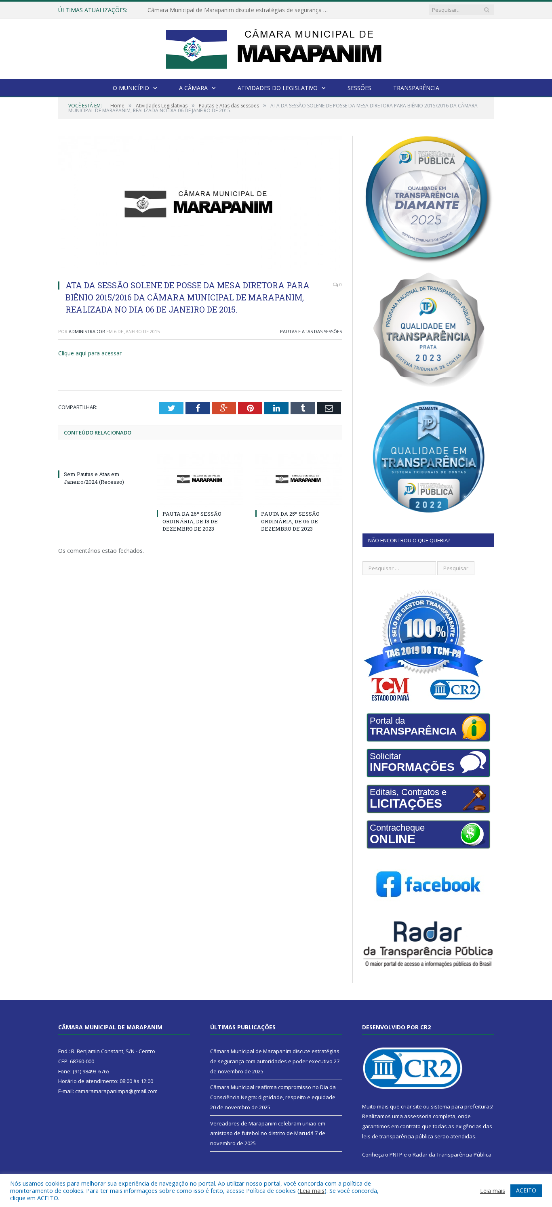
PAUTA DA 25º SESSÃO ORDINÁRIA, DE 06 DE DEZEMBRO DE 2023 (290, 521)
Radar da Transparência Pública (452, 1154)
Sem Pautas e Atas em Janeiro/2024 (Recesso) (94, 477)
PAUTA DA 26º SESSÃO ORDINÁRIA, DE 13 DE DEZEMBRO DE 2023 (191, 521)
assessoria (418, 1116)
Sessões (359, 88)
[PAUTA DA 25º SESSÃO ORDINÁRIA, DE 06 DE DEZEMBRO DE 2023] (298, 479)
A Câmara (193, 88)
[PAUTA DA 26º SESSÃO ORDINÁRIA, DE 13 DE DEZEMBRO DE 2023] (200, 479)
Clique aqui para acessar (90, 353)
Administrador (87, 331)
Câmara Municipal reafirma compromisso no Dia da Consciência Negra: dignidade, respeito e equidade (240, 10)
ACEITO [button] (526, 1190)
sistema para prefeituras (461, 1106)
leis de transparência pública (397, 1136)
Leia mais (311, 1190)
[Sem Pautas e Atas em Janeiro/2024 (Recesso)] (101, 459)
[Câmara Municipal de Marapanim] (276, 47)
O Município (131, 88)
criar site (411, 1106)
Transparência (416, 88)
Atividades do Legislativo (278, 88)
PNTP (396, 1154)
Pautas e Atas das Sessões (311, 331)
